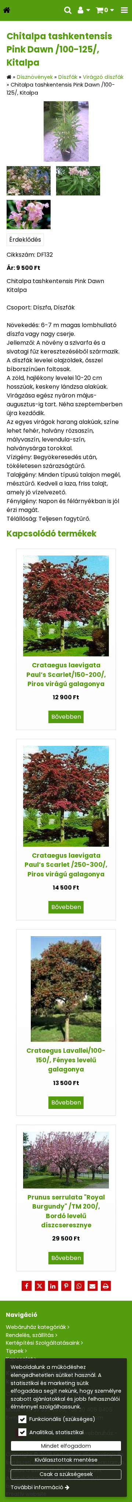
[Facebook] (26, 1286)
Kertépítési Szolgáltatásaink (43, 1343)
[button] (124, 10)
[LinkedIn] (53, 1286)
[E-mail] (92, 1286)
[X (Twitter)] (39, 1286)
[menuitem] (6, 10)
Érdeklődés (25, 239)
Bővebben (66, 716)
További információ (37, 1487)
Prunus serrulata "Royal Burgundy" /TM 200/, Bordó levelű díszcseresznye (66, 1211)
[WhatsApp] (79, 1286)
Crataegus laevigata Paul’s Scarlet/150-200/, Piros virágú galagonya (66, 674)
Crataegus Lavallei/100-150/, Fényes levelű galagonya (66, 1060)
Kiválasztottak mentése (66, 1459)
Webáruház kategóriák (36, 1327)
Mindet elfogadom (66, 1446)
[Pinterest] (66, 1286)
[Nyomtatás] (105, 1286)
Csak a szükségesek (66, 1474)
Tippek (14, 1351)
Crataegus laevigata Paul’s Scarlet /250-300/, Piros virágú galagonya (66, 865)
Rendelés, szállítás (30, 1335)
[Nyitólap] (6, 10)
